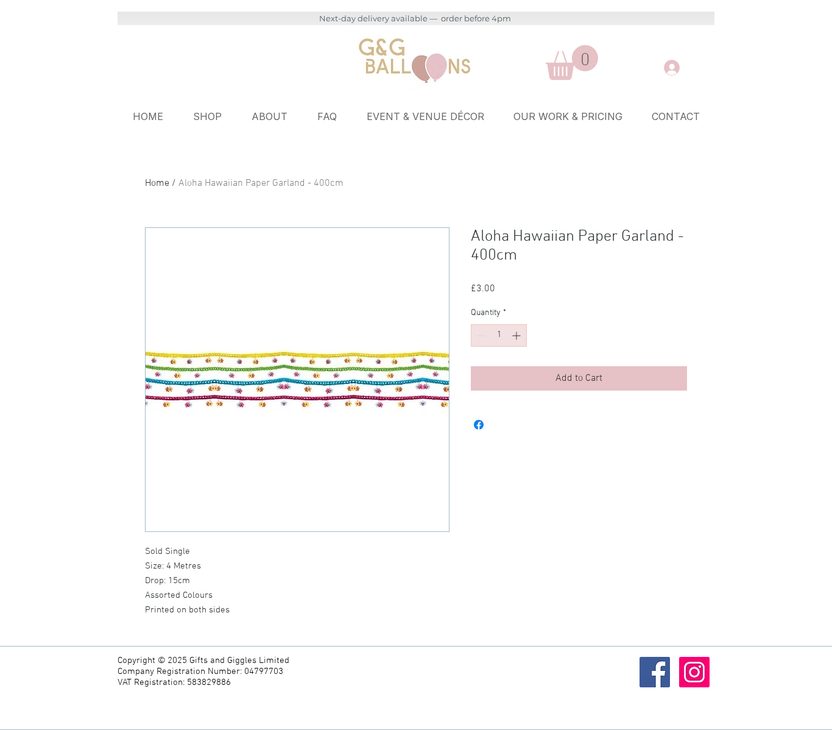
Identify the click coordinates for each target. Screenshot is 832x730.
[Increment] (517, 335)
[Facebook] (655, 672)
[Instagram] (694, 672)
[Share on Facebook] (478, 424)
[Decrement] (480, 335)
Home (157, 183)
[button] (572, 62)
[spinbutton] (499, 335)
